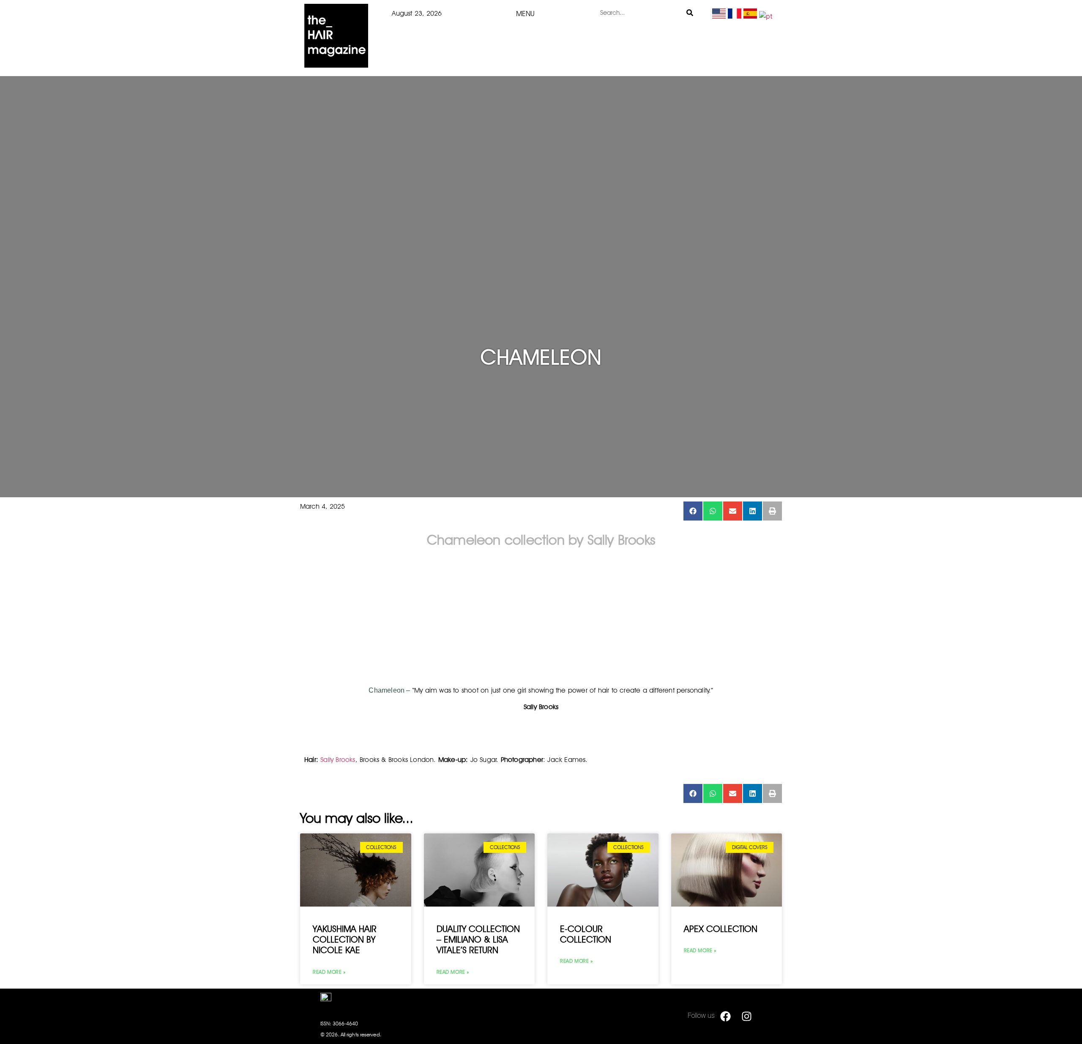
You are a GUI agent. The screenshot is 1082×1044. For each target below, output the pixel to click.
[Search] (690, 13)
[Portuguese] (766, 16)
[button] (692, 511)
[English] (719, 16)
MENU (525, 13)
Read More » (329, 972)
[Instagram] (746, 1016)
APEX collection (720, 928)
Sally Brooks (337, 760)
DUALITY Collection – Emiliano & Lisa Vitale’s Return (478, 939)
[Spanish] (750, 16)
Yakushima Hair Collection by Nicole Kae (345, 939)
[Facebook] (725, 1016)
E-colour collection (585, 934)
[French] (734, 16)
